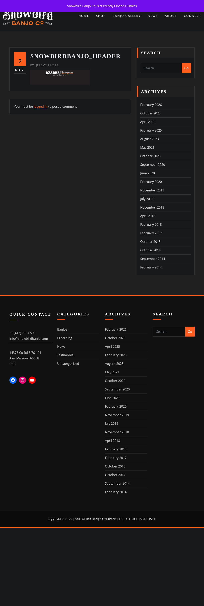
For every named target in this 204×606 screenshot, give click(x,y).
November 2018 (152, 207)
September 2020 (152, 164)
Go (186, 68)
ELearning (64, 338)
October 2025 (150, 113)
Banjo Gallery (127, 16)
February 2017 (151, 233)
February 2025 (151, 130)
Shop (101, 16)
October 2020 (150, 156)
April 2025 (147, 122)
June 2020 (147, 173)
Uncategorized (68, 363)
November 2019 (152, 190)
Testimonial (65, 355)
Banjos (62, 329)
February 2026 (151, 104)
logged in (40, 106)
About (171, 16)
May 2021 (147, 147)
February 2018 (151, 224)
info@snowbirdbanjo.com (28, 338)
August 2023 (149, 139)
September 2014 (152, 259)
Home (83, 16)
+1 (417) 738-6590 (22, 333)
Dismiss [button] (131, 6)
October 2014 (150, 250)
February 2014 (151, 267)
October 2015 (150, 241)
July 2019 (146, 199)
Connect (192, 16)
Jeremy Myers (44, 65)
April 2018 (147, 216)
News (153, 16)
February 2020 (151, 182)
